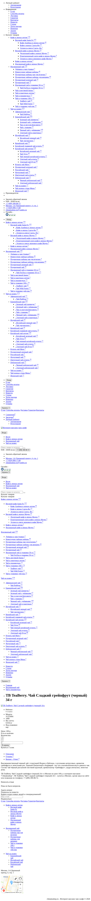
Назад (9, 219)
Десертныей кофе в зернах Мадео (34, 53)
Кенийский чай (22, 143)
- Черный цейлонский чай (26, 365)
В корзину (5, 745)
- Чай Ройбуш (21, 299)
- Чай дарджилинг (23, 325)
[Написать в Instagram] (15, 215)
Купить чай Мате (22, 165)
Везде (8, 437)
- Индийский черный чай (26, 323)
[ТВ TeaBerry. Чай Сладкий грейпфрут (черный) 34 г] (23, 706)
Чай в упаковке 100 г (24, 98)
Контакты (14, 20)
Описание (10, 754)
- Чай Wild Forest (23, 288)
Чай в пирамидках (23, 96)
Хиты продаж (16, 26)
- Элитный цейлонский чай (27, 368)
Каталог (7, 497)
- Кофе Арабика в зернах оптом (29, 228)
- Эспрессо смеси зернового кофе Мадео (32, 243)
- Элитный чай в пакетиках (27, 318)
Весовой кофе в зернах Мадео (28, 51)
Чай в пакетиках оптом (25, 93)
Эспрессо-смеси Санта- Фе (31, 48)
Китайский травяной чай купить (29, 146)
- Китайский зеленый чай (26, 336)
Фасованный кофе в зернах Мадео (29, 64)
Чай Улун (25, 154)
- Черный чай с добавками (27, 315)
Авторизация (15, 5)
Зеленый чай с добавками (31, 122)
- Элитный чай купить (25, 344)
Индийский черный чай (30, 138)
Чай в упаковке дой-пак (25, 106)
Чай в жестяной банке (24, 90)
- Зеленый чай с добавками (27, 307)
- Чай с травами (22, 312)
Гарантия (14, 18)
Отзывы (13, 33)
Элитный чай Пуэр (29, 162)
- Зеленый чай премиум (25, 304)
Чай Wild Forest (27, 104)
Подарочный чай (23, 83)
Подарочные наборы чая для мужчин (30, 75)
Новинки (14, 28)
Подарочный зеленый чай (26, 80)
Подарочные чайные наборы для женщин (33, 77)
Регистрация (15, 7)
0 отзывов (9, 711)
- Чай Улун (20, 339)
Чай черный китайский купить (33, 157)
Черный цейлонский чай (31, 180)
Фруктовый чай (22, 172)
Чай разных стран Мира (25, 188)
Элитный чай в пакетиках (31, 133)
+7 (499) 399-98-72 (13, 203)
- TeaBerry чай (22, 286)
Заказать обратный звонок (16, 199)
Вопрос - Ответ (12, 759)
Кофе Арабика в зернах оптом (33, 43)
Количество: (6, 735)
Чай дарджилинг (27, 141)
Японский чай (22, 191)
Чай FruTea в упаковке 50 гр (32, 88)
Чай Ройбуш (26, 114)
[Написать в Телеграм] (12, 215)
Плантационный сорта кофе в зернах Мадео (38, 56)
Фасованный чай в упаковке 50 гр (30, 85)
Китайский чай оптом (25, 149)
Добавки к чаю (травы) (25, 69)
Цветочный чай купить (25, 175)
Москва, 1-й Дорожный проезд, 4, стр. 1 (22, 206)
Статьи (13, 24)
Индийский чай (22, 135)
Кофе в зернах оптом (20, 37)
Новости (13, 22)
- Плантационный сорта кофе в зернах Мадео (34, 241)
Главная (9, 685)
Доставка (14, 16)
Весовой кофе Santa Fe (25, 40)
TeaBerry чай (26, 101)
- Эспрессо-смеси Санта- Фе (27, 233)
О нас (12, 11)
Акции (13, 31)
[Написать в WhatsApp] (10, 215)
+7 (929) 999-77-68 (13, 208)
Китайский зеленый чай (31, 151)
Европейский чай (23, 117)
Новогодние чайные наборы (27, 72)
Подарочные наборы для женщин (15, 839)
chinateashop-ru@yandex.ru (16, 210)
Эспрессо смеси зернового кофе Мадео (36, 59)
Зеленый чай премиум (29, 120)
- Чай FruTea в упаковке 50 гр (28, 273)
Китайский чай (16, 862)
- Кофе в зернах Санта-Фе (26, 230)
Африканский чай (23, 112)
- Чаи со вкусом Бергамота (27, 310)
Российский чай (22, 170)
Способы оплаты (17, 14)
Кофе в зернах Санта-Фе (31, 45)
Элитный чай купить (29, 159)
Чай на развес (17, 109)
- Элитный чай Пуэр (24, 347)
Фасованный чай (18, 67)
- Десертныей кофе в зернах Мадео (30, 238)
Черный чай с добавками (31, 130)
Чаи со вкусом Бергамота (31, 125)
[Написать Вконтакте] (7, 215)
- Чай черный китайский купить (29, 341)
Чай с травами (27, 127)
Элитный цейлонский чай (31, 183)
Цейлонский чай (23, 178)
